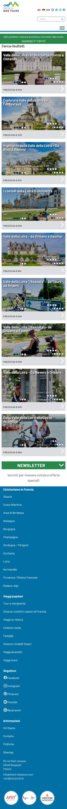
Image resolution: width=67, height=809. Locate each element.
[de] (43, 9)
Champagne (10, 537)
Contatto (8, 736)
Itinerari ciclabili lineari (17, 644)
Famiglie (8, 636)
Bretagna (9, 521)
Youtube (12, 702)
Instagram (13, 686)
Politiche (8, 744)
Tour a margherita (14, 603)
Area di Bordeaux (13, 512)
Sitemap (8, 752)
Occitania (9, 553)
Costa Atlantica (12, 504)
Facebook (13, 678)
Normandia (10, 569)
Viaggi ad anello (12, 652)
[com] (38, 9)
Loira (6, 561)
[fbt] (10, 6)
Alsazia (7, 496)
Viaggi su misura (13, 619)
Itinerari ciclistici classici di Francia (24, 611)
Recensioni (14, 710)
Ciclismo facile (12, 627)
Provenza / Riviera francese (20, 577)
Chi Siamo (9, 728)
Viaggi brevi (10, 660)
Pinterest (13, 694)
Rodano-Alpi (10, 585)
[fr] (48, 9)
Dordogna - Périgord (15, 545)
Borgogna (9, 529)
